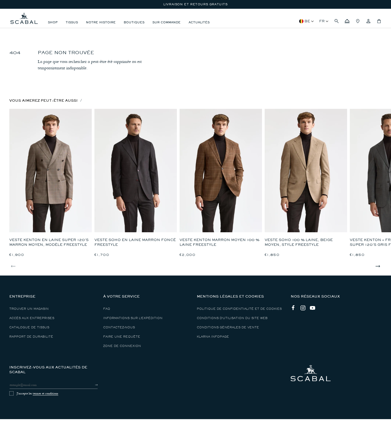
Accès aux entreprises (31, 318)
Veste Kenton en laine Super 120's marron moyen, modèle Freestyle (49, 242)
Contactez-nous (119, 327)
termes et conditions (45, 393)
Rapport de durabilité (31, 336)
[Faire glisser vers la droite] (378, 266)
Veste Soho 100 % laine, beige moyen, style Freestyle (299, 242)
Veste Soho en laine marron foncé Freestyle (135, 242)
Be (307, 21)
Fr (322, 21)
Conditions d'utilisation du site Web (232, 318)
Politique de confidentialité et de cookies (239, 308)
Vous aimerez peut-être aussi (43, 100)
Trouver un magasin (29, 308)
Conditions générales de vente (228, 327)
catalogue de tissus (29, 327)
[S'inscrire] (92, 385)
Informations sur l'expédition (133, 318)
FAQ (106, 308)
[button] (336, 21)
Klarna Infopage (213, 336)
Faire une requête (121, 336)
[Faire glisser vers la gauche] (13, 266)
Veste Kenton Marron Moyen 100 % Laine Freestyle (219, 242)
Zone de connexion (122, 346)
